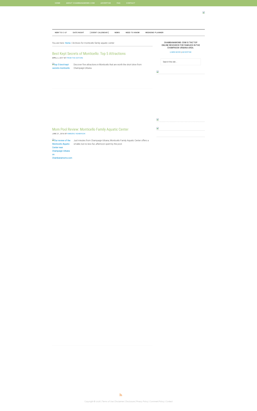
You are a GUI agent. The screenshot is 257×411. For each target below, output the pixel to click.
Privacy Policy (142, 401)
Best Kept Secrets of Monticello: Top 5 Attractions (89, 53)
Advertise (186, 52)
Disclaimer (119, 401)
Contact (169, 401)
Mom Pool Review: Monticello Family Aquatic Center (90, 129)
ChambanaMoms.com (77, 15)
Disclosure (130, 401)
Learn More (175, 52)
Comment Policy (157, 401)
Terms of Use (108, 401)
